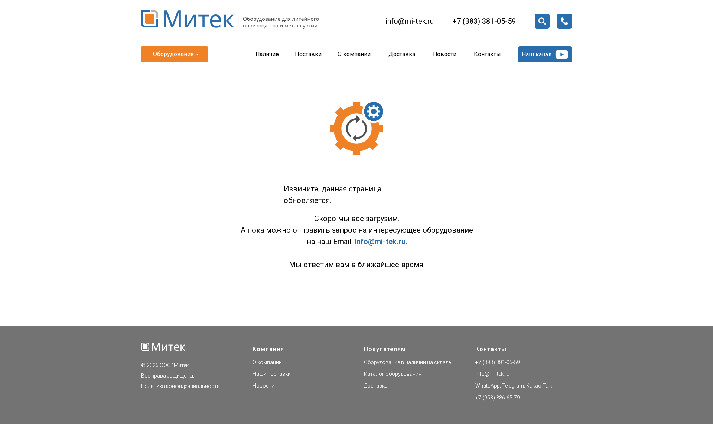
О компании (267, 362)
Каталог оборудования (392, 374)
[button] (564, 21)
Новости (263, 386)
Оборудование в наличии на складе (407, 362)
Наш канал (536, 54)
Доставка (376, 386)
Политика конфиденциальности (180, 386)
